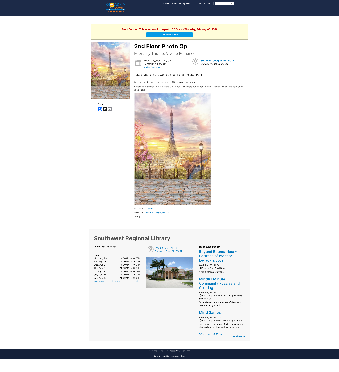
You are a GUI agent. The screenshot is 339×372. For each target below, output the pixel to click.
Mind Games (210, 312)
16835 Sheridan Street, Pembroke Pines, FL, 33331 (168, 249)
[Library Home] (115, 7)
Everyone (149, 209)
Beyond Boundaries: (218, 255)
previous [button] (99, 281)
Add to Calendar (152, 67)
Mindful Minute (219, 283)
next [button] (136, 281)
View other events (169, 34)
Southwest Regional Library (217, 60)
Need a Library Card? (202, 3)
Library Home (185, 3)
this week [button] (117, 281)
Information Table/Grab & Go (157, 213)
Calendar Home (170, 3)
